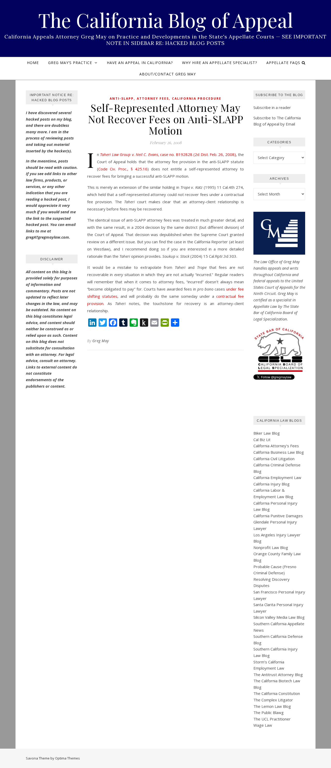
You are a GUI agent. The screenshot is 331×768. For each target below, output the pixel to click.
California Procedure (196, 98)
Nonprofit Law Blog (270, 547)
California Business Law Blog (278, 452)
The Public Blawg (268, 712)
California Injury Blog (271, 484)
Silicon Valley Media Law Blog (279, 617)
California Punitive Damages (278, 515)
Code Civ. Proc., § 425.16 (122, 168)
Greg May (100, 340)
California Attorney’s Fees (276, 445)
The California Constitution (276, 693)
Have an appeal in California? (140, 62)
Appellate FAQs (283, 62)
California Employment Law (277, 477)
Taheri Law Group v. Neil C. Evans (129, 154)
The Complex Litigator (273, 699)
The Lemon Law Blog (272, 706)
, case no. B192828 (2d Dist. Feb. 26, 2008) (197, 154)
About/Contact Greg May (167, 74)
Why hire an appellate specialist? (219, 62)
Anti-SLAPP (122, 98)
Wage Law (262, 725)
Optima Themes (67, 758)
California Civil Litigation (274, 458)
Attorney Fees (153, 98)
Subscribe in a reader (272, 107)
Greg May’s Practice (70, 62)
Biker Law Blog (266, 433)
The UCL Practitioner (272, 719)
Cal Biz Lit (261, 439)
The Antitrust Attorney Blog (278, 674)
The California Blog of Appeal (165, 20)
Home (33, 62)
